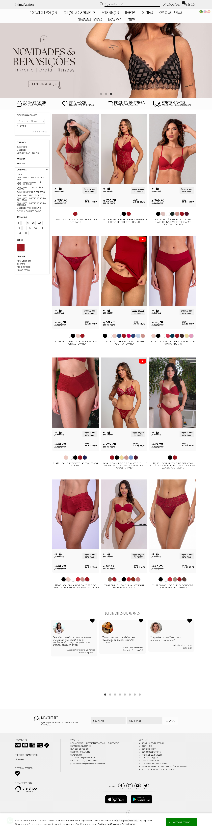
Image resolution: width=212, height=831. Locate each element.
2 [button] (106, 93)
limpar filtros (40, 132)
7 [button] (134, 694)
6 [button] (130, 694)
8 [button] (139, 694)
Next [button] (194, 654)
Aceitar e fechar (181, 822)
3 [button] (111, 93)
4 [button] (120, 694)
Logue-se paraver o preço (89, 190)
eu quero (170, 721)
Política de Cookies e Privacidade (116, 824)
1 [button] (101, 93)
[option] (106, 60)
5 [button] (125, 694)
